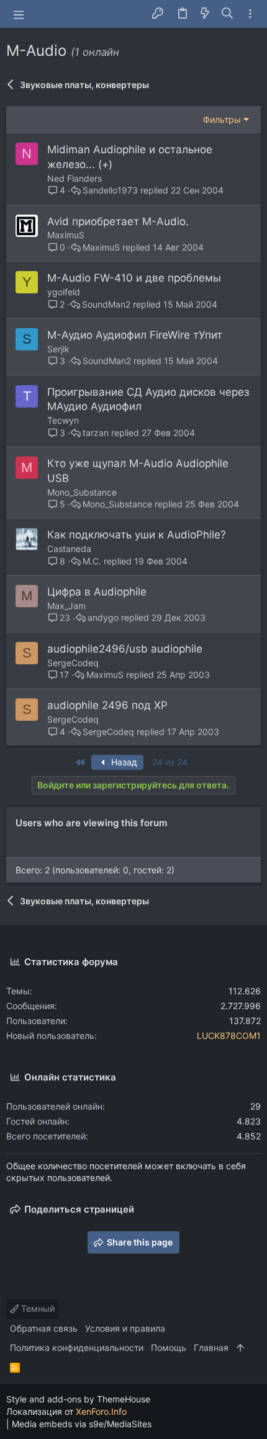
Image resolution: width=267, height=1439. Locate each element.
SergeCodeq (73, 662)
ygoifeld (63, 292)
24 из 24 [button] (170, 762)
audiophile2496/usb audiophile (124, 649)
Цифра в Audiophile (97, 592)
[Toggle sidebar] (250, 14)
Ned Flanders (74, 178)
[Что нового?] (204, 14)
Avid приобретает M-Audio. (118, 221)
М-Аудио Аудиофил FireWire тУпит (134, 335)
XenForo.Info (101, 1411)
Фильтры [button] (222, 119)
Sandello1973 (110, 190)
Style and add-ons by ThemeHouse (78, 1399)
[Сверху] (240, 1348)
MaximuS (65, 234)
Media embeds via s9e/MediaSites (82, 1424)
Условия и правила (125, 1328)
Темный (37, 1308)
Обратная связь (44, 1328)
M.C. (92, 561)
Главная (211, 1347)
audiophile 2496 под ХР (107, 705)
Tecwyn (63, 420)
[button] (18, 14)
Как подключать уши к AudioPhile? (136, 534)
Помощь (168, 1347)
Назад (123, 762)
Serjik (58, 349)
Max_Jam (66, 605)
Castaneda (69, 548)
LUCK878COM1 (229, 1035)
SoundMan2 (106, 304)
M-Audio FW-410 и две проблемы (134, 278)
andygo (103, 617)
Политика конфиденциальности (76, 1347)
